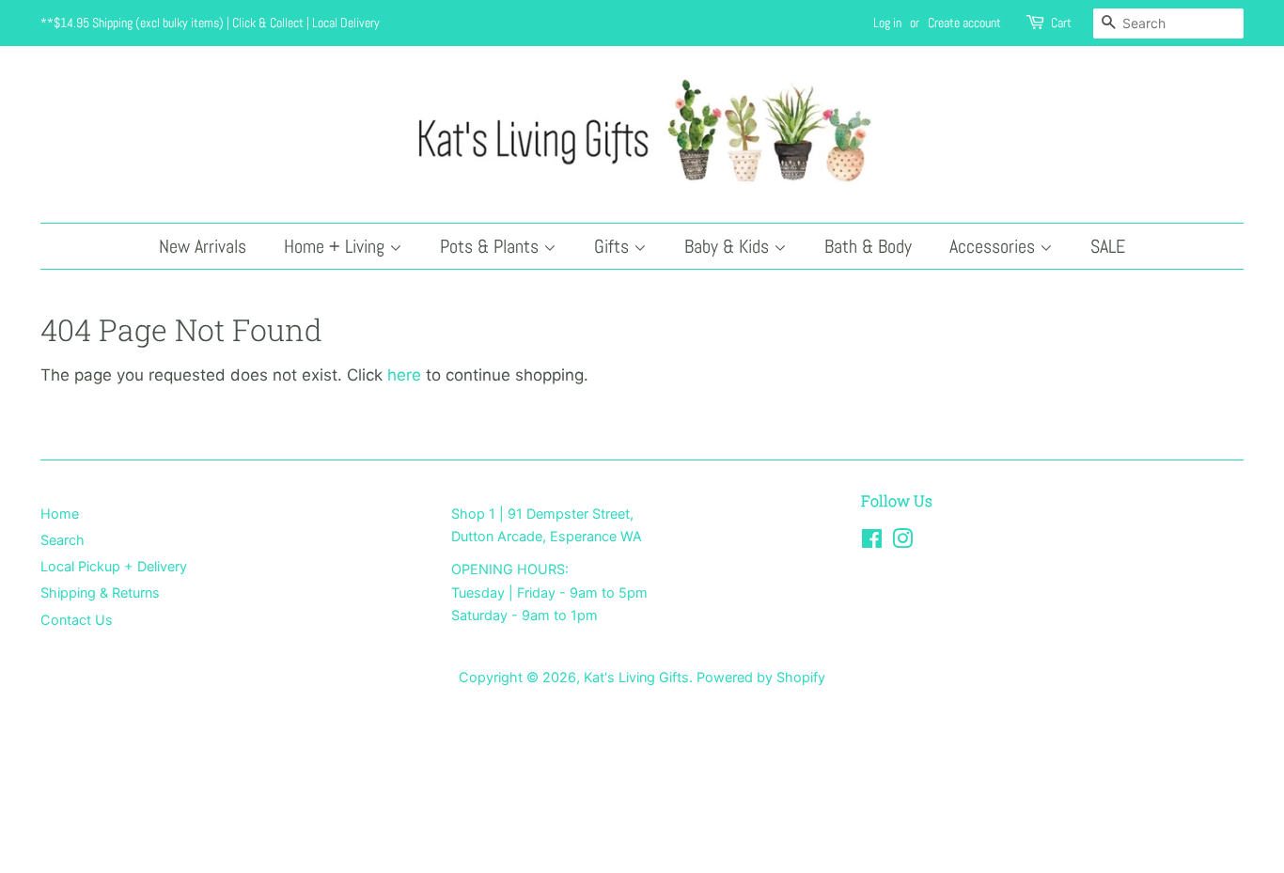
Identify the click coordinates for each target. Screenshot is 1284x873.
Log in (887, 22)
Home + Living (336, 246)
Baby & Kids (729, 246)
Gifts (614, 246)
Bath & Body (868, 246)
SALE (1107, 246)
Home (59, 514)
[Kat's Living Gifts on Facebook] (872, 542)
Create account (964, 22)
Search (62, 540)
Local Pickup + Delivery (113, 566)
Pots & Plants (491, 246)
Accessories (994, 246)
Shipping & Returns (100, 592)
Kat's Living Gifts (636, 677)
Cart (1061, 22)
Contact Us (76, 620)
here (404, 375)
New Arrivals (202, 246)
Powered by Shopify (761, 677)
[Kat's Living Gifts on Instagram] (902, 542)
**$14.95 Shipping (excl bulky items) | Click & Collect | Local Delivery (210, 22)
